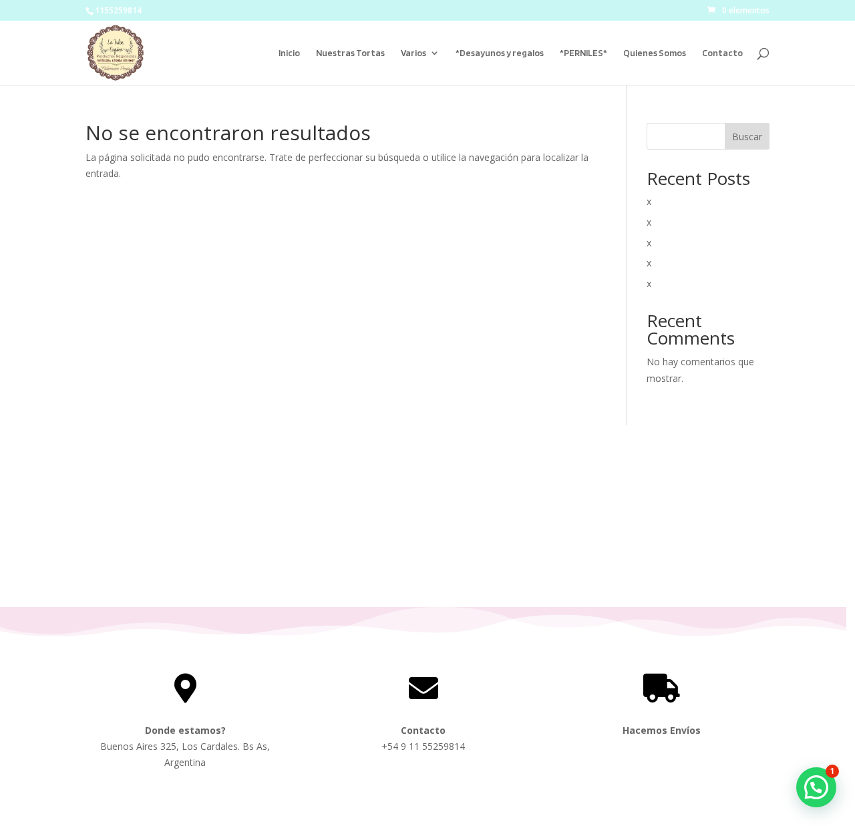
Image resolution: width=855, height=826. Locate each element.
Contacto (722, 53)
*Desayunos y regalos (500, 53)
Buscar (747, 136)
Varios (413, 53)
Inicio (289, 53)
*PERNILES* (583, 53)
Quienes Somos (654, 53)
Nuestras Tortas (350, 53)
